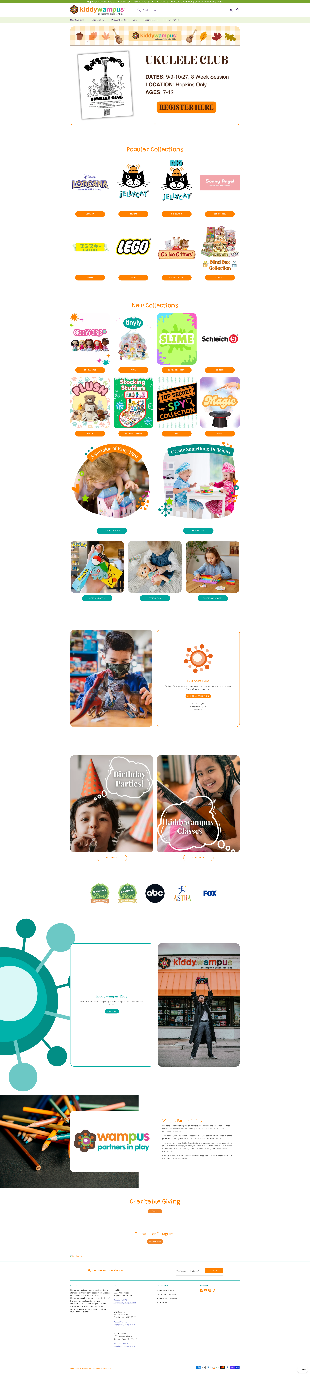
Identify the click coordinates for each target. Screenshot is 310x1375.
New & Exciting (77, 20)
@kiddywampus (155, 1241)
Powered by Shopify (103, 1368)
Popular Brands (118, 20)
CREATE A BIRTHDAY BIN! (198, 696)
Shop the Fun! (98, 20)
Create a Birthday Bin (166, 1294)
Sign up (213, 1271)
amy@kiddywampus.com (125, 1302)
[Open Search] (139, 10)
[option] (155, 74)
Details (155, 1211)
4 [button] (158, 124)
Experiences (150, 20)
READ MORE (112, 1011)
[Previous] (71, 123)
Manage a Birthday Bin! (198, 707)
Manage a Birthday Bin (167, 1298)
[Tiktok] (214, 1290)
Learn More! (198, 710)
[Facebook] (201, 1290)
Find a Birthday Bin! (198, 704)
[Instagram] (209, 1290)
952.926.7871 (120, 1300)
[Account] (231, 10)
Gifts (135, 20)
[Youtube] (205, 1290)
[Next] (238, 123)
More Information (171, 20)
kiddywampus (89, 1368)
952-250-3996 (121, 1343)
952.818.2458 (120, 1322)
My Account (162, 1302)
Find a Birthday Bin (165, 1290)
